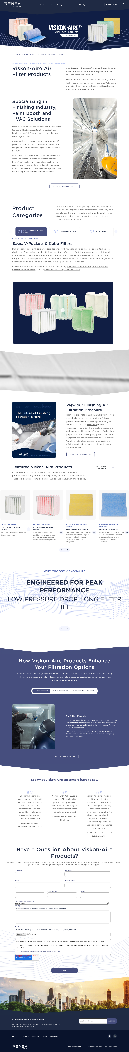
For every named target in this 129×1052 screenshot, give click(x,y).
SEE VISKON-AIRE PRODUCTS (102, 467)
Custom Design (57, 5)
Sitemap (44, 1036)
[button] (31, 231)
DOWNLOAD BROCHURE (79, 454)
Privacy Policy (90, 1046)
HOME (18, 54)
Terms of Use (112, 1046)
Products (43, 5)
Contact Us (54, 1036)
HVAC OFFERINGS (60, 691)
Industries (70, 5)
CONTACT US (111, 4)
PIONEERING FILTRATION (84, 691)
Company (81, 5)
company (25, 54)
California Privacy (102, 1046)
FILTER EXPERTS (41, 691)
